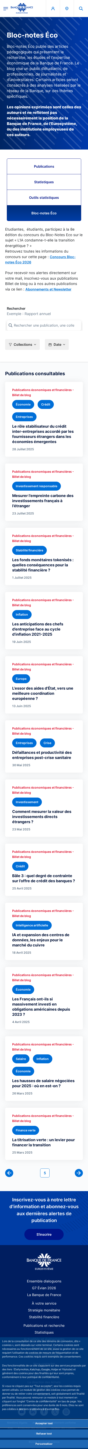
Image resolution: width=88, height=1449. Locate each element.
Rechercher (16, 308)
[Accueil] (44, 1262)
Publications (44, 166)
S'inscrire (44, 1234)
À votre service (44, 1303)
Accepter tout (44, 1423)
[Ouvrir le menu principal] (5, 8)
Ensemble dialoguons (44, 1281)
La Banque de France (44, 1295)
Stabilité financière (44, 1317)
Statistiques (44, 182)
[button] (81, 8)
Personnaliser (44, 1443)
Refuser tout (44, 1433)
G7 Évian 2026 (44, 1288)
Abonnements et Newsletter (48, 289)
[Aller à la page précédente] (9, 1173)
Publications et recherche (44, 1325)
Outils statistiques (44, 197)
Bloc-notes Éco (44, 213)
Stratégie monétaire (44, 1310)
